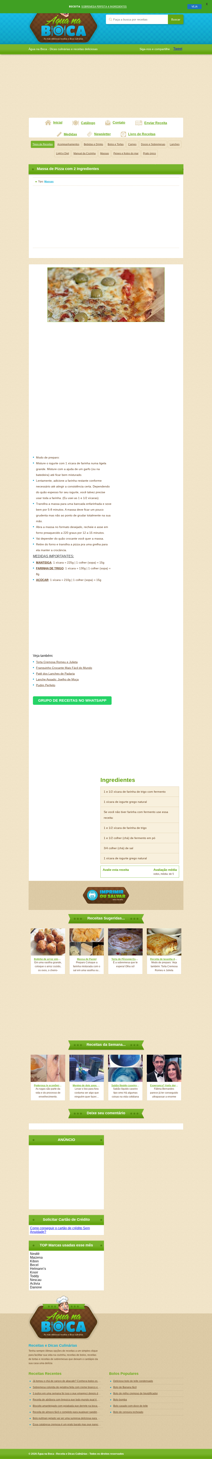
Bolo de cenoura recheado (128, 1412)
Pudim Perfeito (45, 685)
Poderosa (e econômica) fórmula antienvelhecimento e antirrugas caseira (48, 1085)
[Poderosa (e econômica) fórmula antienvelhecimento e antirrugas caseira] (48, 1068)
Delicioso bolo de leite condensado (133, 1381)
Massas (104, 153)
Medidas (70, 134)
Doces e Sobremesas (153, 144)
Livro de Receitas (141, 134)
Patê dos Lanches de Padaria (55, 673)
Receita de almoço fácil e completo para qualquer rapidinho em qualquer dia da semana (68, 1412)
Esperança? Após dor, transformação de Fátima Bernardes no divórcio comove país (164, 1085)
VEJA (195, 6)
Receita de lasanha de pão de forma (164, 959)
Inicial (57, 122)
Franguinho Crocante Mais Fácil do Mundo (64, 667)
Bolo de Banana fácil (125, 1387)
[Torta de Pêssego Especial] (125, 941)
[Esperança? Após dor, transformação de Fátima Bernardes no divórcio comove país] (164, 1068)
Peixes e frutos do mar (126, 153)
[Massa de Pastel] (86, 941)
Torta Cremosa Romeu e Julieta (57, 662)
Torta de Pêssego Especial (125, 959)
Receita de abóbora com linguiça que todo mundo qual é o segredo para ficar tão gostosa (68, 1399)
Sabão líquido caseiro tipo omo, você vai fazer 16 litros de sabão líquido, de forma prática (125, 1085)
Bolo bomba (120, 1399)
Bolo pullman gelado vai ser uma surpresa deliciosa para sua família (68, 1418)
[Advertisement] (106, 88)
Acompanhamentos (68, 144)
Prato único (149, 153)
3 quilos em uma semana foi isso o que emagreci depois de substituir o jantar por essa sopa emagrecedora (68, 1393)
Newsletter (102, 134)
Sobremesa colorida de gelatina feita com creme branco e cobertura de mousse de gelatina (68, 1387)
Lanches (174, 144)
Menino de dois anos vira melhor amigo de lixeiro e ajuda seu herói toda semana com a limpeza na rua (87, 1085)
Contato (119, 122)
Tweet (177, 48)
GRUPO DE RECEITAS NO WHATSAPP (72, 700)
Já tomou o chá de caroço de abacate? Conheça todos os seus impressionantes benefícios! (68, 1381)
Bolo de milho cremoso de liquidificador (135, 1393)
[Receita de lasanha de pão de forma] (164, 941)
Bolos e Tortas (116, 144)
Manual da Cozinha (84, 153)
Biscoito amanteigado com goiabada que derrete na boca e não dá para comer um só (68, 1405)
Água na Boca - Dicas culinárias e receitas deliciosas (64, 22)
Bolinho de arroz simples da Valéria (48, 959)
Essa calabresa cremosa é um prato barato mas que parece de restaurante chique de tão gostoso (68, 1424)
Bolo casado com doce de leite (130, 1405)
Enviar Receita (155, 123)
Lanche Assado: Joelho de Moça (57, 679)
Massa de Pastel (86, 959)
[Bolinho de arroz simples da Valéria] (48, 941)
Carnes (132, 144)
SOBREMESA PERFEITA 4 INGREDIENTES (104, 6)
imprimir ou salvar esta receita (106, 895)
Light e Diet (62, 153)
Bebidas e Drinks (93, 144)
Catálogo (88, 123)
